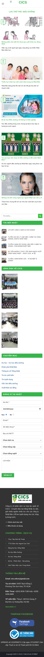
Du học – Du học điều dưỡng (13, 363)
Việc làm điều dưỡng (10, 383)
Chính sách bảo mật (15, 522)
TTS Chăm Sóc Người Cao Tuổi (19, 543)
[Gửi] (40, 216)
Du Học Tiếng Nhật (14, 556)
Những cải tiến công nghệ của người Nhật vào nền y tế (22, 198)
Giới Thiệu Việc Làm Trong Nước (19, 565)
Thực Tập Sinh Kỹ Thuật (16, 539)
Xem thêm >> (10, 607)
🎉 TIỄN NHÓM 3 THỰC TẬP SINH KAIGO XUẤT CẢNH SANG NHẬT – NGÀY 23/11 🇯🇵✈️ (25, 252)
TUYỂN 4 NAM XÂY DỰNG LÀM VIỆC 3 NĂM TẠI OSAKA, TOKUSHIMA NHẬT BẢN (25, 245)
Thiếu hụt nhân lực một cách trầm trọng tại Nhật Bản (21, 82)
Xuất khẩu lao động (9, 388)
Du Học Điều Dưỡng (15, 552)
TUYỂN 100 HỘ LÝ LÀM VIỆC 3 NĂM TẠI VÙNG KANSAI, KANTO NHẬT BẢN (24, 238)
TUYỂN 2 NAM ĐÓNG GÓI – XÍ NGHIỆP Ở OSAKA (22, 259)
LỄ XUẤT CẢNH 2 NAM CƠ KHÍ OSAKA (21, 230)
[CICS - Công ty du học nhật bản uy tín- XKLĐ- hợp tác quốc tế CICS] (22, 4)
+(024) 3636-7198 (22, 591)
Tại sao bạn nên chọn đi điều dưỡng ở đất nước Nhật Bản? (21, 159)
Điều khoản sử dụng (15, 526)
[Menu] (3, 3)
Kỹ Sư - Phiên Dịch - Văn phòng (19, 561)
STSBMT (35, 654)
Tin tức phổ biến (8, 375)
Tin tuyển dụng (7, 379)
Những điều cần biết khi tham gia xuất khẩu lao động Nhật (21, 43)
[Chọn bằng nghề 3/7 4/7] (22, 454)
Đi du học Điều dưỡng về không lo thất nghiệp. (19, 120)
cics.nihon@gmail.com (20, 579)
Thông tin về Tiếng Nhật (11, 371)
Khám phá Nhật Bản (9, 367)
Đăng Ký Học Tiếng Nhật (16, 548)
